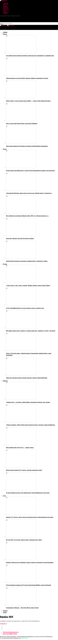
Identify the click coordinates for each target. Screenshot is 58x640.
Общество (6, 9)
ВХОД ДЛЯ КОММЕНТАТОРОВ (10, 634)
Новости (5, 4)
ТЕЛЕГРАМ (24, 638)
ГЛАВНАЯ (5, 3)
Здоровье (6, 12)
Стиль (4, 10)
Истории (5, 7)
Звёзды (5, 6)
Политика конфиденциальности (11, 632)
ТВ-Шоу (5, 13)
